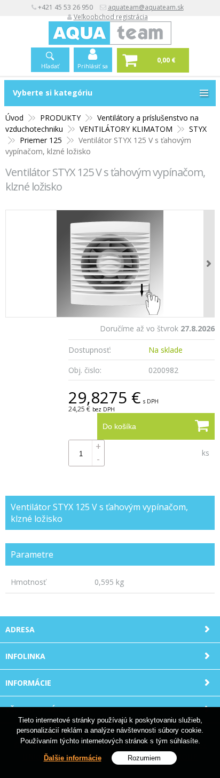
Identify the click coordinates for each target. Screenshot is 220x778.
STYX (198, 129)
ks (205, 453)
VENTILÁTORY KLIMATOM (126, 129)
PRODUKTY (60, 118)
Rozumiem (144, 758)
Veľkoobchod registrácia (111, 16)
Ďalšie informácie (72, 758)
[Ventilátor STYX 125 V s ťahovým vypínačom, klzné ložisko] (110, 263)
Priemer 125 (41, 140)
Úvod (14, 118)
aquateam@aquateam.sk (146, 7)
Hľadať (50, 66)
